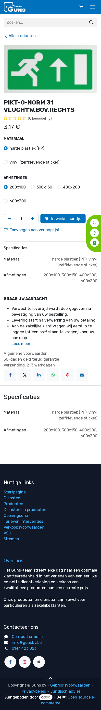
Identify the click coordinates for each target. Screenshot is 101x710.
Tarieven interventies (23, 521)
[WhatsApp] (53, 375)
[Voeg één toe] (32, 218)
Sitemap (11, 539)
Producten (13, 503)
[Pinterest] (68, 375)
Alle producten (22, 35)
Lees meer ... (23, 343)
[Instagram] (25, 662)
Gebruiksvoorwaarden (70, 685)
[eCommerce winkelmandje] (81, 7)
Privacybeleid (34, 691)
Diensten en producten (25, 509)
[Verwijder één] (9, 218)
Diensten (12, 498)
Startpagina (15, 492)
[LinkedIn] (39, 375)
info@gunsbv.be (27, 642)
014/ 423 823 (24, 648)
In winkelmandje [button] (65, 218)
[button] (93, 223)
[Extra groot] (39, 662)
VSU (7, 533)
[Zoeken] (91, 22)
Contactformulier (28, 636)
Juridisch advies (65, 691)
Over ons (13, 561)
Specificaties (15, 248)
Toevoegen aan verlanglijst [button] (35, 230)
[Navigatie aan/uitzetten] (92, 7)
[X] (25, 375)
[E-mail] (82, 375)
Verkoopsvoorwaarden (24, 527)
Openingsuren (17, 515)
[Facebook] (10, 375)
